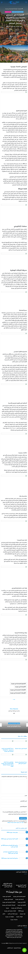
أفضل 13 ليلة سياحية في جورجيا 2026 (9, 839)
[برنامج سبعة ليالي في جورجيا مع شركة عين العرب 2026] (23, 854)
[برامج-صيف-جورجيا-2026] (23, 834)
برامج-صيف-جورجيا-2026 (12, 832)
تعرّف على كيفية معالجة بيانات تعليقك (15, 822)
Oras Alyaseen (14, 709)
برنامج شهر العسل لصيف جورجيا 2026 (9, 858)
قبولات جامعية (19, 917)
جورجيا (7, 908)
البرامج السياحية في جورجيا (18, 684)
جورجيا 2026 (21, 911)
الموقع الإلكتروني (23, 806)
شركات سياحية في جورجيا (10, 911)
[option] (14, 725)
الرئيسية (20, 9)
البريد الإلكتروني (23, 801)
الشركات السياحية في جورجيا (17, 690)
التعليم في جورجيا (7, 896)
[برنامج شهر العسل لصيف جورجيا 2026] (23, 860)
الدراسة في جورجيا (19, 899)
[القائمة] (2, 3)
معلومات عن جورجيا (9, 917)
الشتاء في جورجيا (21, 902)
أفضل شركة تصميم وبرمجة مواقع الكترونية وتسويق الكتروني (14, 945)
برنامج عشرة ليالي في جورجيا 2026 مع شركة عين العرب (9, 846)
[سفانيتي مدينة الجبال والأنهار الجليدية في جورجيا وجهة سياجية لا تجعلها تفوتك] (7, 757)
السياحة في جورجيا (20, 687)
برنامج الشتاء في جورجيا (16, 908)
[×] (24, 950)
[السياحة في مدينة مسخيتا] (21, 743)
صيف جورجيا (22, 914)
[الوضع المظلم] (26, 3)
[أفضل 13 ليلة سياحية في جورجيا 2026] (23, 841)
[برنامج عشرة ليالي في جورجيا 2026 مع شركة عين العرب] (23, 847)
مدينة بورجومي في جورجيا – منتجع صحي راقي (21, 762)
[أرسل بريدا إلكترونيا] (10, 36)
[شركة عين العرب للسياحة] (14, 2)
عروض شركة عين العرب (13, 914)
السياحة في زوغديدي (14, 726)
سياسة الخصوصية (17, 948)
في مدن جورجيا (8, 12)
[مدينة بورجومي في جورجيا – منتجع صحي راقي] (21, 757)
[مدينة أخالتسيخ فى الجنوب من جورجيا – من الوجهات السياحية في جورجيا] (7, 743)
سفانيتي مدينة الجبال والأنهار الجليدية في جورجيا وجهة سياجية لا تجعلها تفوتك (7, 764)
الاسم (26, 795)
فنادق (4, 914)
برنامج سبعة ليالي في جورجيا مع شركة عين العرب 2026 (10, 852)
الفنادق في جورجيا (22, 905)
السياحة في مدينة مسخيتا (21, 748)
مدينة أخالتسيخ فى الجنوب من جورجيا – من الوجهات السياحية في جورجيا (7, 750)
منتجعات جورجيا (14, 920)
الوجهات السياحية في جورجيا (11, 9)
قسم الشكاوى (10, 948)
